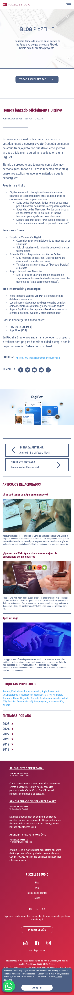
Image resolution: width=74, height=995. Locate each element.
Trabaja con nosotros (37, 892)
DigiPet (39, 295)
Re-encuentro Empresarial (26, 768)
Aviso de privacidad (37, 950)
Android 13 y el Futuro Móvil (27, 834)
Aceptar (37, 987)
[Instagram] (48, 942)
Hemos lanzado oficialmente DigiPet (32, 801)
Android (26, 327)
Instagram (36, 309)
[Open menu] (69, 4)
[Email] (25, 942)
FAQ (37, 887)
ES (30, 909)
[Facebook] (37, 942)
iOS (24, 330)
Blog (37, 882)
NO (43, 909)
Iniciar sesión (37, 930)
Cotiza (29, 346)
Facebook (50, 309)
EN (37, 909)
